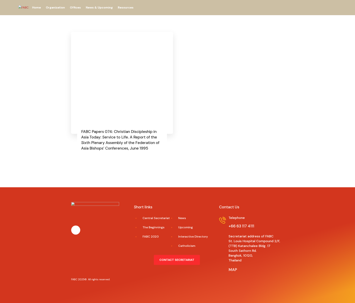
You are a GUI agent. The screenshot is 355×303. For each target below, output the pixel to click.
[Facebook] (75, 230)
